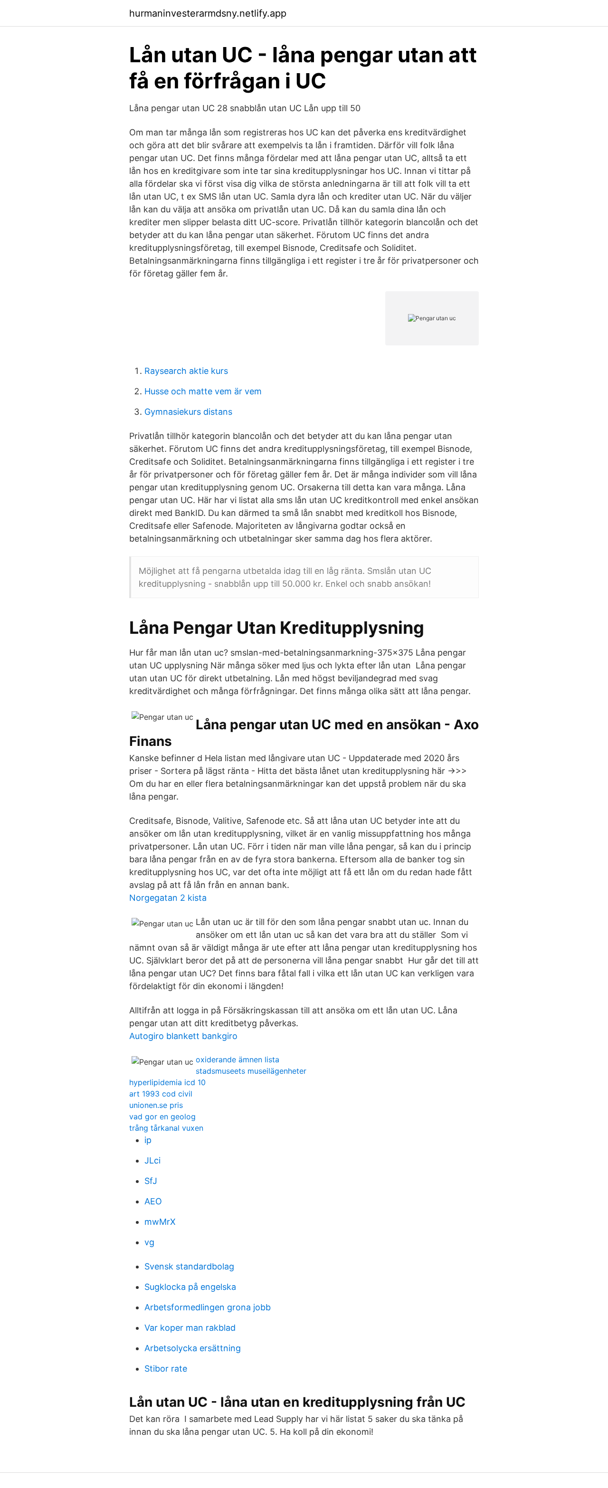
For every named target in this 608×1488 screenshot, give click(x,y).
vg (149, 1242)
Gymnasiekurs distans (188, 412)
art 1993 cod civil (160, 1093)
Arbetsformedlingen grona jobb (207, 1307)
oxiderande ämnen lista (237, 1059)
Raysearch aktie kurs (186, 371)
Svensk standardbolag (189, 1266)
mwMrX (160, 1222)
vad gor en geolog (162, 1116)
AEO (153, 1201)
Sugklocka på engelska (190, 1287)
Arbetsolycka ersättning (192, 1348)
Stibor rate (165, 1369)
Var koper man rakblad (190, 1328)
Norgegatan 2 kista (168, 898)
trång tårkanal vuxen (166, 1128)
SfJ (150, 1181)
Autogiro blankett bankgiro (183, 1036)
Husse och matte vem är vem (203, 391)
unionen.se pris (156, 1105)
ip (148, 1140)
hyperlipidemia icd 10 (167, 1082)
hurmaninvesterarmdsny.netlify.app (207, 13)
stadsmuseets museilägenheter (251, 1071)
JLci (152, 1160)
